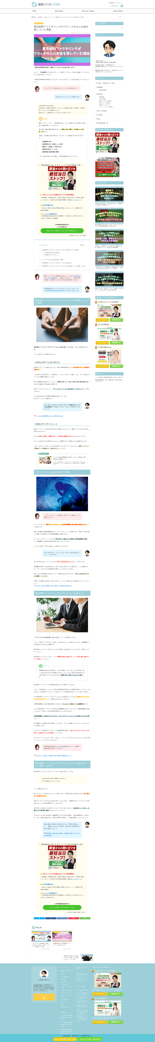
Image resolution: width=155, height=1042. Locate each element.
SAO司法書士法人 (48, 205)
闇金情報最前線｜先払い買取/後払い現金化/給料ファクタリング (66, 1031)
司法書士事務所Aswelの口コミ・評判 (82, 1002)
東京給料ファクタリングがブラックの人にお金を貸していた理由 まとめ (64, 266)
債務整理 (100, 87)
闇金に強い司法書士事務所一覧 (64, 1039)
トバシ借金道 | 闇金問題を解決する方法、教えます (109, 377)
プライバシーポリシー (82, 978)
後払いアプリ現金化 (104, 103)
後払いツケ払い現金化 (105, 101)
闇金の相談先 (59, 11)
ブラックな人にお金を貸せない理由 (53, 259)
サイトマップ (119, 2)
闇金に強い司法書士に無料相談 (89, 1039)
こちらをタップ (77, 200)
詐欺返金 (100, 114)
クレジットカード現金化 (106, 106)
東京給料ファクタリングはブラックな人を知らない (57, 263)
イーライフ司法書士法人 (49, 214)
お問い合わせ (114, 5)
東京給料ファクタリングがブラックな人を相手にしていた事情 (61, 250)
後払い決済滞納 (102, 110)
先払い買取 (102, 99)
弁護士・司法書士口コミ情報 (106, 83)
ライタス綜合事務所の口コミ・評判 (82, 990)
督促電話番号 (103, 90)
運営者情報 (111, 2)
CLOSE (81, 245)
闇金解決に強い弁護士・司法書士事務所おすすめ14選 (82, 1007)
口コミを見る (102, 319)
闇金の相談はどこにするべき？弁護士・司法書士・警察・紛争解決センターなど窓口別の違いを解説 (82, 1019)
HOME (34, 11)
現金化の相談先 (118, 11)
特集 (99, 119)
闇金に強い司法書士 (88, 11)
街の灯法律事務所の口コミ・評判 (82, 998)
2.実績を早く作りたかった (51, 254)
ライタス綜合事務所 (61, 746)
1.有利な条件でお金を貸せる (52, 252)
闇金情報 (100, 94)
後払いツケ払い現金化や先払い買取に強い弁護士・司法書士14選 (82, 1012)
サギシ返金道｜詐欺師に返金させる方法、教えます (66, 1024)
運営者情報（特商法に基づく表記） (82, 975)
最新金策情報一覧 (103, 123)
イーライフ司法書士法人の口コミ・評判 (82, 994)
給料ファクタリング (39, 23)
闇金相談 (101, 97)
